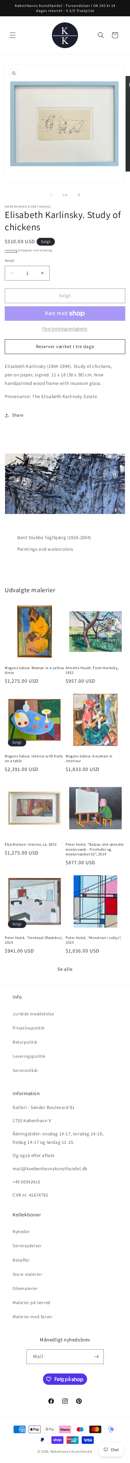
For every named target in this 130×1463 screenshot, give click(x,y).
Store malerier (27, 1274)
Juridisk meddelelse (33, 1014)
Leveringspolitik (29, 1056)
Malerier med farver (32, 1316)
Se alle (65, 969)
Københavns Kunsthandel (71, 1451)
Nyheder (21, 1231)
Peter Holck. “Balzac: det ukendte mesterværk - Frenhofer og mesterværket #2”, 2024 (95, 849)
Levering (11, 250)
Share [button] (18, 415)
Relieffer (21, 1260)
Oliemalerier (25, 1288)
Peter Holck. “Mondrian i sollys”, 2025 (93, 940)
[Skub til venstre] (51, 195)
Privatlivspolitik (28, 1028)
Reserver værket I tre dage (65, 346)
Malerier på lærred (31, 1302)
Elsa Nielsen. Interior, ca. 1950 (30, 844)
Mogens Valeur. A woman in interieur (89, 758)
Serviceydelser (27, 1245)
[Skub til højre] (79, 195)
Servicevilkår (25, 1070)
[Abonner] (96, 1356)
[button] (13, 35)
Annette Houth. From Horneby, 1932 (92, 670)
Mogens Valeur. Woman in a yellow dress (34, 670)
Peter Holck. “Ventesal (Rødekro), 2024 (34, 940)
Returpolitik (25, 1042)
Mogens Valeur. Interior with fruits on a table (34, 758)
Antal (9, 260)
